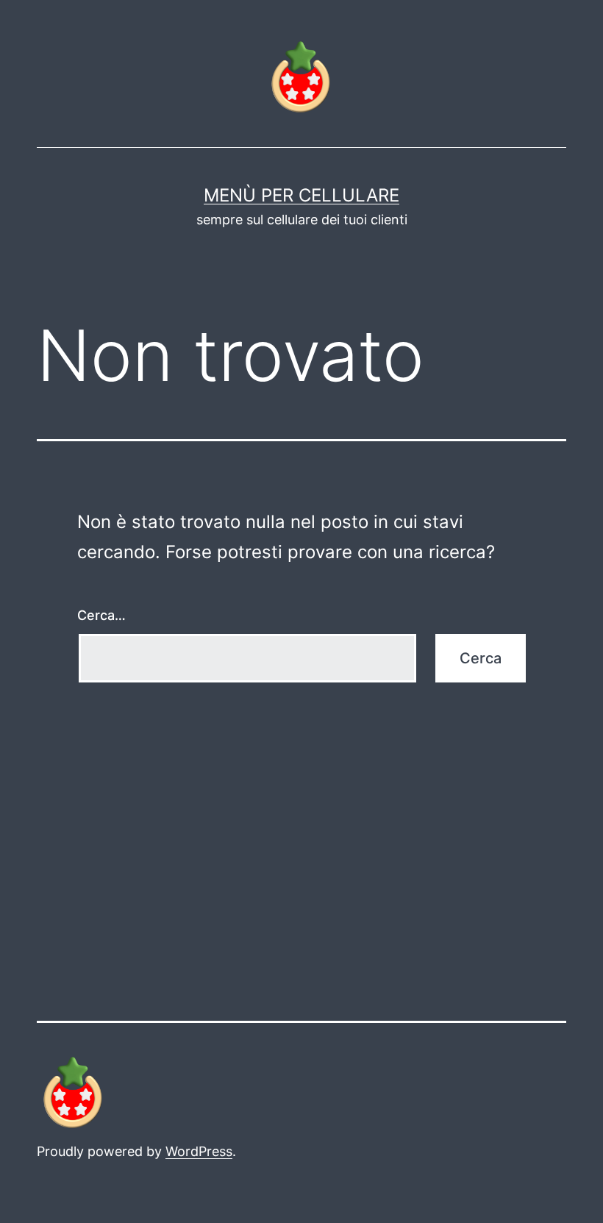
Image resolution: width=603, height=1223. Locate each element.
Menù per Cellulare (301, 195)
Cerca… (101, 615)
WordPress (198, 1151)
